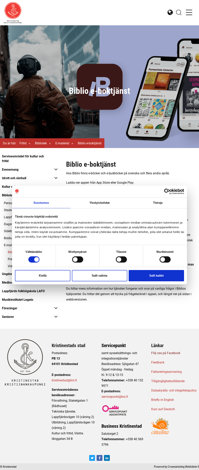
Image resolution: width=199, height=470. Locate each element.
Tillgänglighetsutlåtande (168, 381)
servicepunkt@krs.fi (114, 396)
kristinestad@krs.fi (64, 380)
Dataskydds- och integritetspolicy (174, 390)
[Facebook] (99, 458)
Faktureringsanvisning (166, 371)
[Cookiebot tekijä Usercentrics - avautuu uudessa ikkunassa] (167, 191)
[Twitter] (92, 458)
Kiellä (42, 275)
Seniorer (8, 317)
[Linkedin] (107, 458)
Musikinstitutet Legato (17, 299)
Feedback (157, 362)
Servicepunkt (113, 345)
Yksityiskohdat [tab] (99, 202)
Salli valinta (99, 275)
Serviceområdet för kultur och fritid (23, 158)
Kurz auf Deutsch (163, 409)
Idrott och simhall (14, 178)
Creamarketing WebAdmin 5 (183, 466)
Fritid (22, 143)
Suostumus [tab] (41, 202)
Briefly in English (162, 400)
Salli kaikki (156, 275)
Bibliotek (41, 143)
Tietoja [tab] (157, 202)
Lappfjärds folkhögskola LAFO (23, 291)
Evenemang (10, 169)
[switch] (77, 259)
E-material (62, 143)
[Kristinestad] (52, 12)
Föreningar (9, 308)
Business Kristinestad (121, 426)
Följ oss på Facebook (165, 353)
